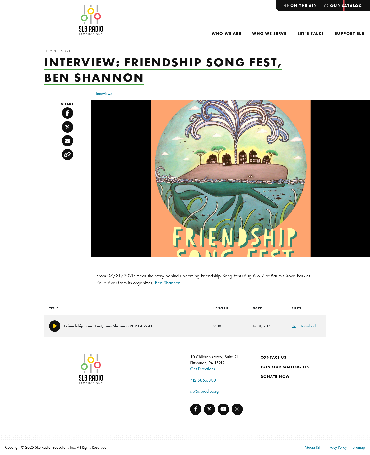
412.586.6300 (203, 380)
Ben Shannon (167, 282)
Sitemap (359, 447)
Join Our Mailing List (286, 366)
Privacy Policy (336, 447)
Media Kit (312, 447)
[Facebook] (195, 409)
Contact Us (274, 357)
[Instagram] (237, 409)
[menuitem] (226, 33)
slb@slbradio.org (204, 391)
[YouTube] (223, 409)
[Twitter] (209, 409)
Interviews (104, 93)
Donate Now (275, 376)
